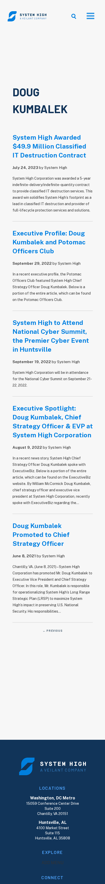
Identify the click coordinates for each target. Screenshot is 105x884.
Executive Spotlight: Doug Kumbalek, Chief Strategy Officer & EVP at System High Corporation (52, 421)
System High (55, 167)
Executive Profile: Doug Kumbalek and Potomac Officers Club (49, 242)
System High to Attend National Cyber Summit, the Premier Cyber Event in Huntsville (50, 336)
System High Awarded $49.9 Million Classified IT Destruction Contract (49, 146)
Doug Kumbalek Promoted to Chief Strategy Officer (41, 534)
